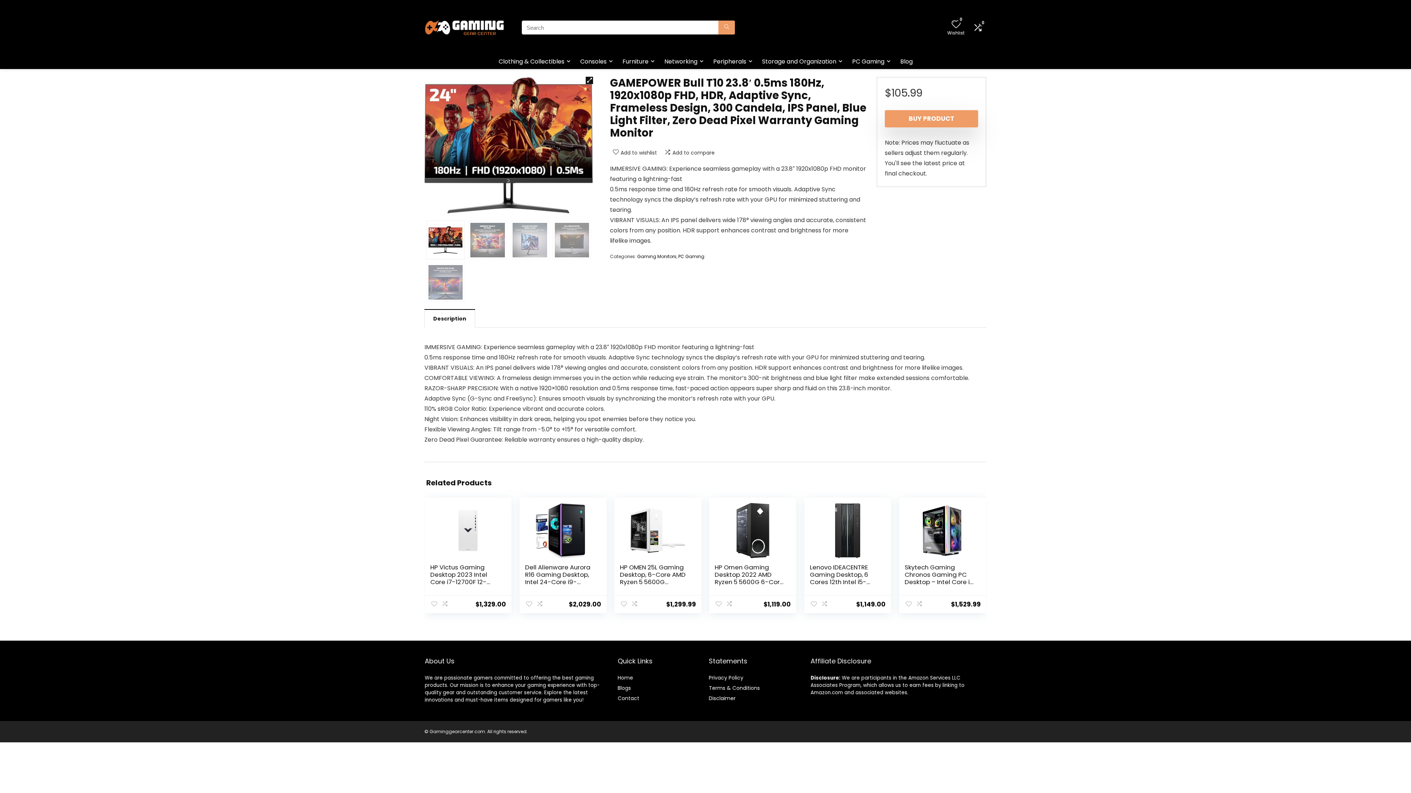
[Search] (726, 28)
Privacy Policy (726, 677)
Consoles (593, 61)
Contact (628, 698)
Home (625, 677)
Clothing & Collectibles (531, 61)
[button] (589, 80)
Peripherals (729, 61)
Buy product (931, 118)
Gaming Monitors (656, 256)
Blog (906, 61)
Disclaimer (722, 698)
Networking (680, 61)
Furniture (635, 61)
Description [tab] (449, 318)
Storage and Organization (799, 61)
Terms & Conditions (734, 688)
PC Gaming (868, 61)
